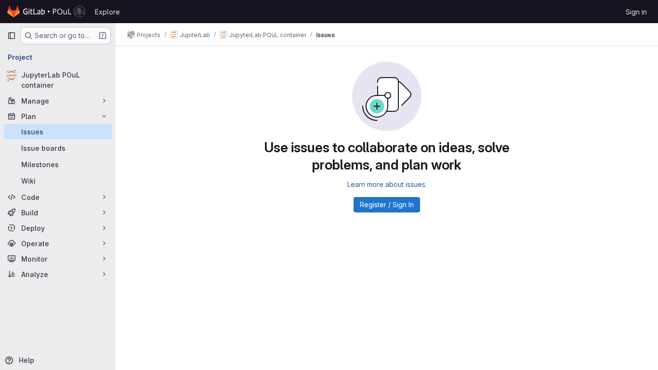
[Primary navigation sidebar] (11, 35)
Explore (107, 12)
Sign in (636, 12)
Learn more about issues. (387, 184)
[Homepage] (46, 11)
